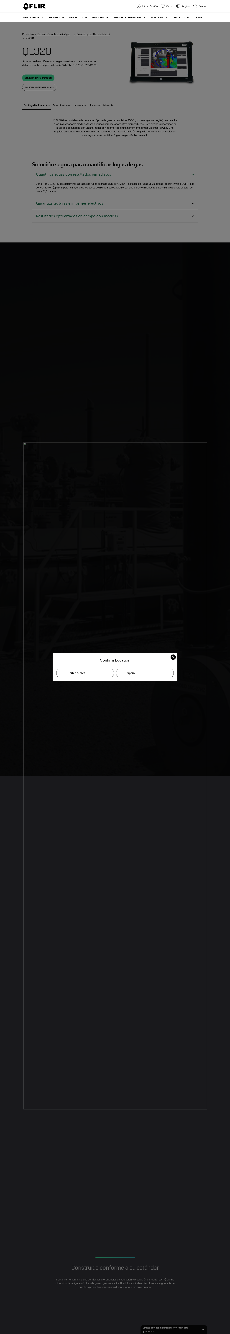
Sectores (54, 17)
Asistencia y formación (127, 17)
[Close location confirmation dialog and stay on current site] (173, 657)
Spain (131, 673)
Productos (76, 17)
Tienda (198, 17)
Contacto (178, 17)
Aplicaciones (31, 17)
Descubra (98, 17)
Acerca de (157, 17)
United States (76, 673)
